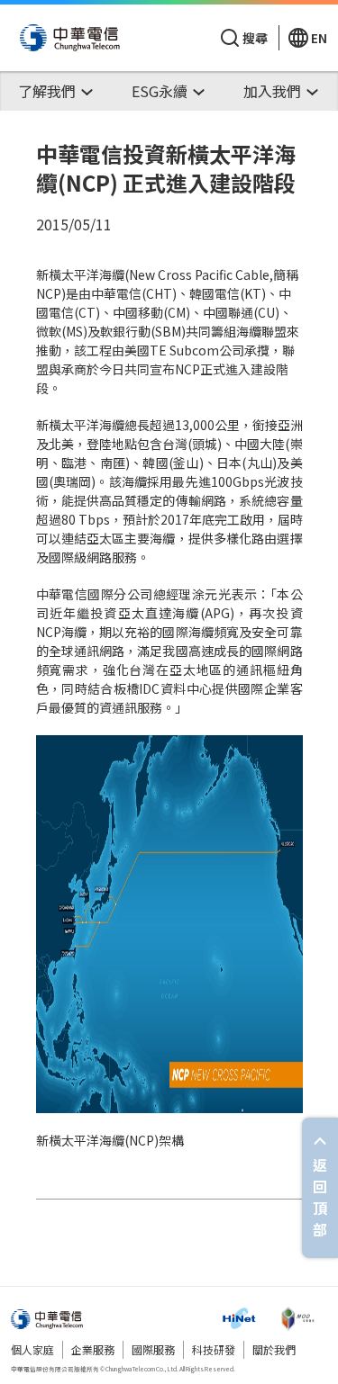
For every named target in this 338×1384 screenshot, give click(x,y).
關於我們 (274, 1349)
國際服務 (153, 1349)
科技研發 (213, 1349)
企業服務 (92, 1349)
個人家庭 (32, 1349)
